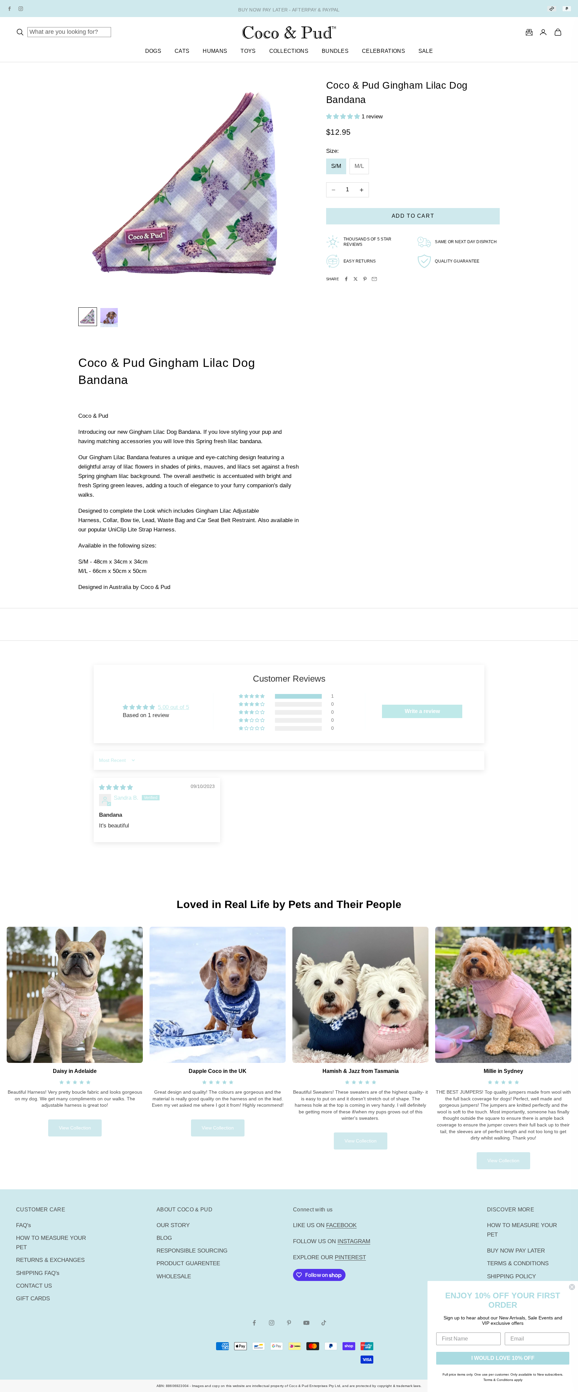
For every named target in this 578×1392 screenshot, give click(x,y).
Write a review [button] (422, 711)
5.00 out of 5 (173, 707)
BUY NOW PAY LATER (516, 1251)
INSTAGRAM (354, 1241)
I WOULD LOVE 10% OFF (503, 1358)
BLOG (164, 1238)
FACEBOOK (341, 1225)
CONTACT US (34, 1286)
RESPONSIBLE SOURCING (192, 1251)
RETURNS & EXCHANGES (50, 1260)
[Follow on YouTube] (306, 1322)
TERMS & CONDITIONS (518, 1263)
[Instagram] (20, 8)
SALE (425, 51)
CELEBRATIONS (383, 51)
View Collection (75, 1127)
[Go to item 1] (87, 316)
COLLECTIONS (288, 51)
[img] (116, 787)
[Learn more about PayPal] (566, 8)
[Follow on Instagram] (271, 1322)
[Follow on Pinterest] (289, 1322)
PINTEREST (350, 1257)
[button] (344, 116)
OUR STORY (173, 1225)
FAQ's (23, 1225)
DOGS (153, 51)
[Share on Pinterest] (365, 279)
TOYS (248, 51)
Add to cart (413, 216)
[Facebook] (9, 8)
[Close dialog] (572, 1287)
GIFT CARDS (33, 1298)
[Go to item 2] (109, 317)
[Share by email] (374, 279)
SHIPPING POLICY (511, 1276)
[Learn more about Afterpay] (551, 8)
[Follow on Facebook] (254, 1322)
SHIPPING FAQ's (38, 1273)
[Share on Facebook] (346, 279)
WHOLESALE (174, 1276)
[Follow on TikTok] (323, 1322)
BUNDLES (335, 51)
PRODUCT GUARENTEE (188, 1263)
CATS (182, 51)
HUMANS (215, 51)
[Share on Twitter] (355, 279)
